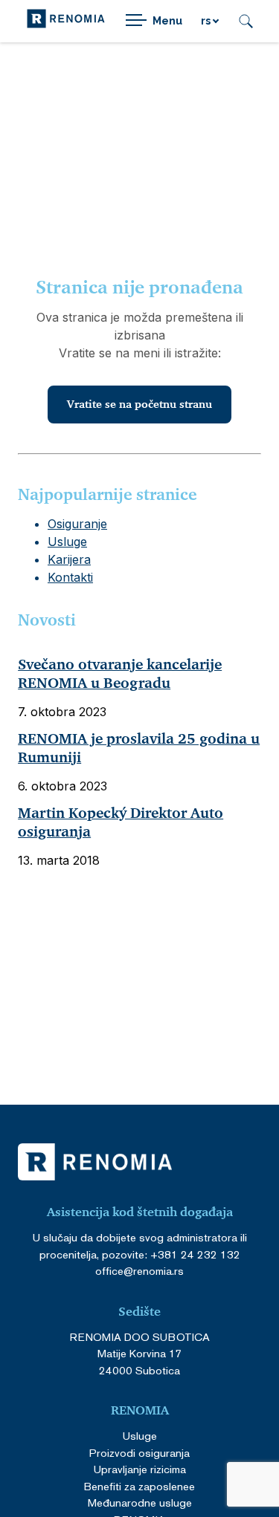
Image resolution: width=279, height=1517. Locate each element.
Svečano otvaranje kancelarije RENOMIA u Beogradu (120, 674)
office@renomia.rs (139, 1271)
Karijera (69, 559)
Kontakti (70, 577)
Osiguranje (77, 523)
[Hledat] (245, 21)
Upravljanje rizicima (140, 1469)
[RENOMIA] (66, 21)
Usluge (67, 541)
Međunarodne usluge (140, 1502)
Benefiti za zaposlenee (139, 1486)
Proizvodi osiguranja (139, 1453)
